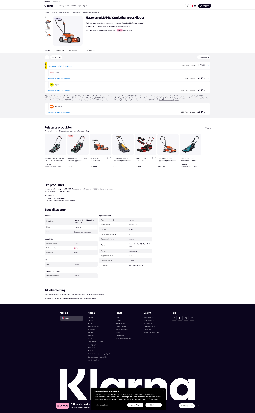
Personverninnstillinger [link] (123, 338)
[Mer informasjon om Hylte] (47, 85)
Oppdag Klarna (64, 6)
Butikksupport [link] (148, 317)
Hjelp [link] (117, 317)
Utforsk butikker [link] (121, 326)
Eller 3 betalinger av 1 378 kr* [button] (188, 166)
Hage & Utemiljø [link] (64, 13)
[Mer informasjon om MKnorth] (47, 107)
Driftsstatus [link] (147, 329)
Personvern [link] (91, 329)
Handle (73, 6)
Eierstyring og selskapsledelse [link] (97, 357)
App (79, 6)
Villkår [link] (90, 323)
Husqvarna (77, 227)
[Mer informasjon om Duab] (47, 73)
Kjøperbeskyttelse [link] (122, 329)
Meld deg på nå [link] (187, 406)
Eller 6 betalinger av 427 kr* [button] (53, 166)
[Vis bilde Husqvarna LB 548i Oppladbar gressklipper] (48, 19)
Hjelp (85, 6)
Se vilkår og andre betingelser (168, 100)
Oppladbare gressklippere (119, 26)
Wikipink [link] (90, 338)
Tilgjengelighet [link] (92, 345)
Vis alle (208, 128)
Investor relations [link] (93, 360)
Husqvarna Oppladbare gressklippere (61, 200)
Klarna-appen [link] (120, 323)
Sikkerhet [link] (91, 332)
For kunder (47, 1)
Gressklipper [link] (76, 13)
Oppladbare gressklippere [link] (90, 13)
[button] (193, 6)
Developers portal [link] (149, 326)
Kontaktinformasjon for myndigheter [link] (99, 354)
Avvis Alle (135, 405)
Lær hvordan (128, 30)
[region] (128, 399)
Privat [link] (119, 313)
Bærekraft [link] (91, 335)
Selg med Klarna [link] (149, 323)
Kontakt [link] (90, 351)
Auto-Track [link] (91, 348)
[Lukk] (163, 390)
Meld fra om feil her (90, 298)
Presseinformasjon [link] (94, 326)
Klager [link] (118, 332)
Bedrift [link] (147, 313)
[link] (174, 318)
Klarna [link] (47, 13)
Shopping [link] (54, 13)
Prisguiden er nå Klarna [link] (95, 342)
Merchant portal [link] (149, 320)
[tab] (48, 50)
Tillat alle (153, 405)
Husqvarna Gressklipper (56, 198)
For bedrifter (56, 1)
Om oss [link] (90, 317)
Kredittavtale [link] (120, 335)
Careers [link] (90, 320)
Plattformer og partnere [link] (151, 332)
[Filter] (47, 57)
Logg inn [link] (118, 320)
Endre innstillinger (102, 405)
